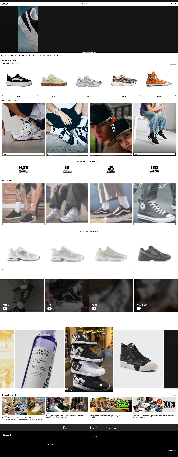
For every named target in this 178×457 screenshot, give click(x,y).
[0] (175, 4)
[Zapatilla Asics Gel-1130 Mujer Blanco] (89, 78)
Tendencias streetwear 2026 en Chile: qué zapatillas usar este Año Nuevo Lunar (153, 415)
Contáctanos (48, 445)
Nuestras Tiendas (5, 441)
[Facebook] (91, 437)
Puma (38, 92)
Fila (107, 92)
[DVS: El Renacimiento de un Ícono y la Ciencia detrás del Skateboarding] (67, 404)
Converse (143, 92)
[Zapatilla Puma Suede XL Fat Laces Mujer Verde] (54, 78)
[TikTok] (97, 437)
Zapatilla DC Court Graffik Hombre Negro (75, 388)
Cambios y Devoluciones (50, 444)
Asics (73, 92)
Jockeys (17, 63)
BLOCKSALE (12, 63)
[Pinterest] (95, 437)
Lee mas (3, 421)
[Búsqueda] (173, 4)
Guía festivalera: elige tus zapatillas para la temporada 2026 (105, 415)
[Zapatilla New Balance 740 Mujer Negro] (154, 251)
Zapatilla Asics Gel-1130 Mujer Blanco (79, 93)
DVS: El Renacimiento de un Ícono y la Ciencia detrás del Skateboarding (64, 415)
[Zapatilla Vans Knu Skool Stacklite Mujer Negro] (19, 78)
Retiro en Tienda (48, 441)
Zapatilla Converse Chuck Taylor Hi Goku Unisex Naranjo (152, 93)
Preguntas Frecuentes (49, 443)
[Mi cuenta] (171, 4)
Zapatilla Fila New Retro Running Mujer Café (115, 93)
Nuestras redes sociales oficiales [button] (96, 434)
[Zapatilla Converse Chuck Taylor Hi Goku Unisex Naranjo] (159, 78)
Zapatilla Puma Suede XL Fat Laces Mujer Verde (46, 93)
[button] (86, 45)
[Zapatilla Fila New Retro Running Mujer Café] (124, 78)
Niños (136, 154)
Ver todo (174, 395)
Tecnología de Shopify (16, 452)
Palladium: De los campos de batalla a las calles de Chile (16, 417)
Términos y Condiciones (93, 443)
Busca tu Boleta (4, 443)
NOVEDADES (5, 63)
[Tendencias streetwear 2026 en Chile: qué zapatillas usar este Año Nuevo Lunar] (154, 404)
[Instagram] (93, 437)
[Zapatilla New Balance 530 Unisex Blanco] (23, 251)
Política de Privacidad (93, 441)
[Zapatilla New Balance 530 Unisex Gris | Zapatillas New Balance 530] (67, 251)
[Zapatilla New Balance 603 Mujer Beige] (111, 251)
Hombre (48, 154)
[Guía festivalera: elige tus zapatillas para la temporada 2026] (111, 404)
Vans (3, 92)
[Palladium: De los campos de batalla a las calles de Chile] (23, 406)
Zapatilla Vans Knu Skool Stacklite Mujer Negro (11, 93)
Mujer (5, 154)
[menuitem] (68, 3)
